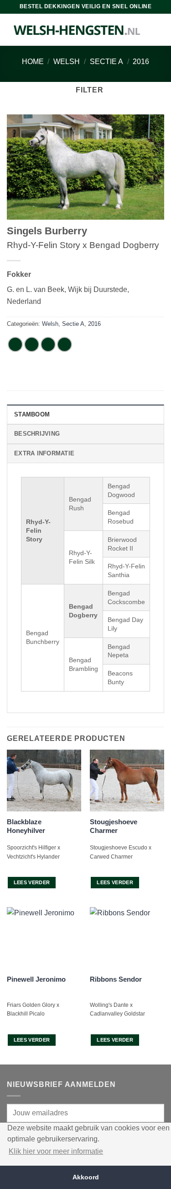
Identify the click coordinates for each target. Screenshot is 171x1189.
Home (33, 61)
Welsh (66, 61)
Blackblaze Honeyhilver (26, 826)
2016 (141, 61)
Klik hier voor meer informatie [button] (56, 1151)
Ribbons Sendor (116, 979)
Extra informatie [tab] (44, 453)
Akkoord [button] (86, 1177)
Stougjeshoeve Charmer (113, 826)
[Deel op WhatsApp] (15, 344)
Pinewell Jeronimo (36, 979)
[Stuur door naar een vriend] (64, 344)
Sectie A (106, 61)
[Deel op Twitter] (48, 344)
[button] (85, 90)
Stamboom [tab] (32, 414)
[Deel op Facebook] (31, 344)
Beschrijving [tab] (37, 433)
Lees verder (32, 882)
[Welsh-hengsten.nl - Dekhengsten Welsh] (77, 29)
